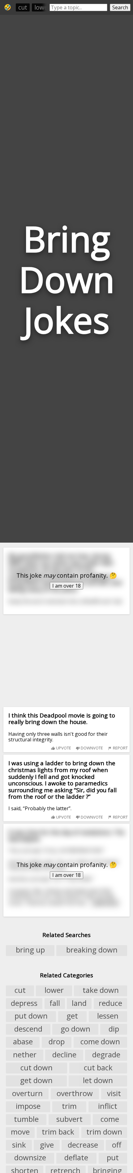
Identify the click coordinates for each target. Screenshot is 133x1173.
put (113, 1158)
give (47, 1145)
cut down (36, 1068)
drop (57, 1042)
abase (23, 1042)
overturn (27, 1093)
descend (28, 1029)
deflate (76, 1158)
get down (36, 1080)
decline (64, 1055)
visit (114, 1093)
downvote (91, 748)
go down (75, 1029)
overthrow (75, 1093)
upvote (63, 748)
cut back (98, 1068)
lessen (107, 1016)
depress (24, 1003)
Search (120, 7)
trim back (58, 1132)
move (20, 1132)
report (120, 748)
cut (22, 7)
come (110, 1119)
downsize (30, 1158)
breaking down (92, 950)
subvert (69, 1119)
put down (31, 1016)
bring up (30, 950)
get (72, 1016)
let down (98, 1080)
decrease (83, 1145)
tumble (26, 1119)
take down (101, 990)
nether (24, 1055)
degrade (106, 1055)
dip (114, 1029)
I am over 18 (66, 585)
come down (100, 1042)
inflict (107, 1106)
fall (54, 1003)
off (116, 1145)
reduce (110, 1003)
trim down (104, 1132)
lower (42, 7)
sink (19, 1145)
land (79, 1003)
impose (28, 1106)
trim (69, 1106)
